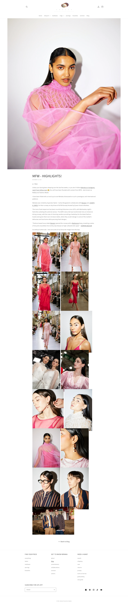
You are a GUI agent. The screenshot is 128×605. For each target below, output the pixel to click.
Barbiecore (75, 223)
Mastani (84, 203)
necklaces (27, 564)
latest (26, 561)
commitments (55, 564)
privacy (79, 570)
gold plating (80, 576)
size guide (80, 579)
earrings (27, 567)
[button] (27, 7)
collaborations (55, 567)
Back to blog (65, 542)
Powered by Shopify (67, 601)
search (79, 558)
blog (52, 561)
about (53, 558)
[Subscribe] (54, 590)
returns (79, 567)
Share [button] (36, 184)
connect (53, 570)
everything (28, 558)
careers (53, 573)
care (78, 564)
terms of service (81, 573)
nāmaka (61, 601)
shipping (79, 561)
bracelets (27, 570)
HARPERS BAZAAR (86, 226)
